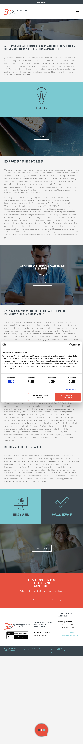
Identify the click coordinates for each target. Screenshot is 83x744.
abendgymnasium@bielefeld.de (70, 635)
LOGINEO (41, 2)
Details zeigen (71, 389)
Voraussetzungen (62, 514)
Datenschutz (68, 649)
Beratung (41, 108)
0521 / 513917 (68, 632)
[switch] (31, 381)
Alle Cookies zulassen (67, 397)
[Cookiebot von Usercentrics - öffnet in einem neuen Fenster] (71, 344)
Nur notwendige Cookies (41, 397)
